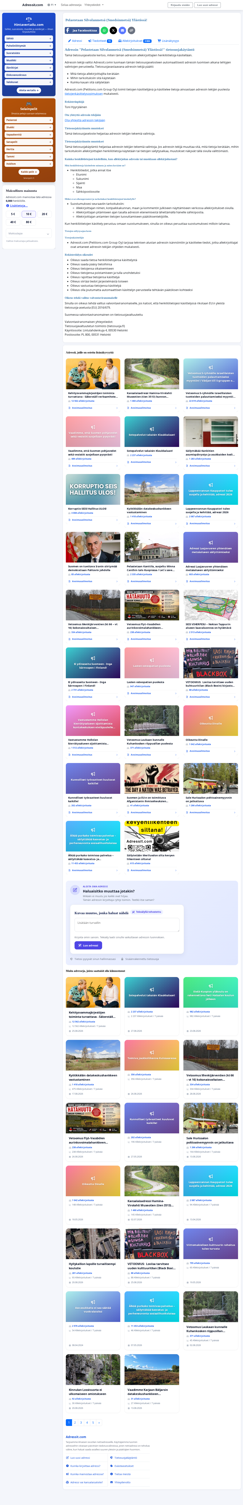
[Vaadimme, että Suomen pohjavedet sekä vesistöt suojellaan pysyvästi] (93, 443)
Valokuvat (28, 82)
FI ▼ (54, 4)
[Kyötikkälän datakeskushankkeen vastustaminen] (152, 501)
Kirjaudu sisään (180, 5)
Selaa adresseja (71, 4)
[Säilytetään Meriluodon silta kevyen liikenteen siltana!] (152, 847)
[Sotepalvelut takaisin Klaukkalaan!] (152, 441)
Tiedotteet (101, 41)
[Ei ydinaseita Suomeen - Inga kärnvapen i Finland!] (93, 674)
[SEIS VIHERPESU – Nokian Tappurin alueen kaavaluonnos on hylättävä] (210, 616)
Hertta (28, 149)
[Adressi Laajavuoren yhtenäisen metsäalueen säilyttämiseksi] (210, 558)
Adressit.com (32, 5)
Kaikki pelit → (29, 171)
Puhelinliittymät (28, 45)
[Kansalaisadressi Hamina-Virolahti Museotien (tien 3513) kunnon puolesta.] (152, 385)
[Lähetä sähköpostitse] (122, 30)
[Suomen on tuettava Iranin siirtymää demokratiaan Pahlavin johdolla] (93, 558)
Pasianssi (28, 120)
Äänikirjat (28, 67)
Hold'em (28, 163)
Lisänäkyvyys (170, 41)
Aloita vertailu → (29, 90)
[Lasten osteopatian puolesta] (152, 672)
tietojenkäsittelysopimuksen (84, 94)
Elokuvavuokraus (28, 75)
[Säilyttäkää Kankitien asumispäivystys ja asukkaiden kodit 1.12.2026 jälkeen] (210, 443)
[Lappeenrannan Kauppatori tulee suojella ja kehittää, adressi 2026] (210, 501)
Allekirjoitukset (136, 41)
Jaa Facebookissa (85, 30)
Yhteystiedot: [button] (92, 4)
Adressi (76, 41)
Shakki (28, 127)
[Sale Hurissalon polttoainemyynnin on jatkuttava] (210, 790)
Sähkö (28, 38)
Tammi (28, 156)
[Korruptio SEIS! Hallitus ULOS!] (93, 499)
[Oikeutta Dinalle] (210, 730)
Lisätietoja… (18, 206)
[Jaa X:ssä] (113, 30)
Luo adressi (90, 945)
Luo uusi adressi (207, 5)
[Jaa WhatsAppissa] (104, 30)
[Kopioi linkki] (131, 30)
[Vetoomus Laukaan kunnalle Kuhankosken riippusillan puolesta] (152, 732)
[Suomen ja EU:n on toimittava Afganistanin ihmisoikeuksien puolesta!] (152, 790)
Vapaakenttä (28, 134)
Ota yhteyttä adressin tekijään (85, 120)
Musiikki (28, 60)
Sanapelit (28, 142)
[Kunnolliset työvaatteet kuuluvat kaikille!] (93, 790)
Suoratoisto (28, 53)
